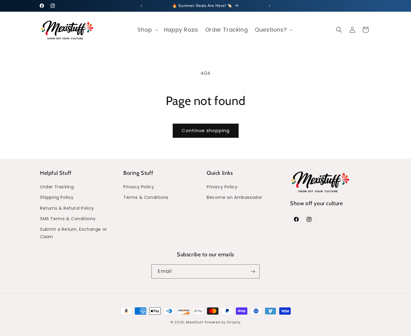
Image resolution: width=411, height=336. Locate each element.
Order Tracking (57, 187)
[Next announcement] (269, 5)
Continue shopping (206, 130)
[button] (147, 30)
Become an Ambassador (234, 197)
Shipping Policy (57, 197)
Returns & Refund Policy (67, 208)
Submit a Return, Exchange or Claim (73, 233)
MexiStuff (194, 322)
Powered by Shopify (223, 322)
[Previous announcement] (141, 5)
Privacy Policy (138, 187)
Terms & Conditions (145, 197)
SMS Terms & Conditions (67, 219)
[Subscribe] (252, 271)
